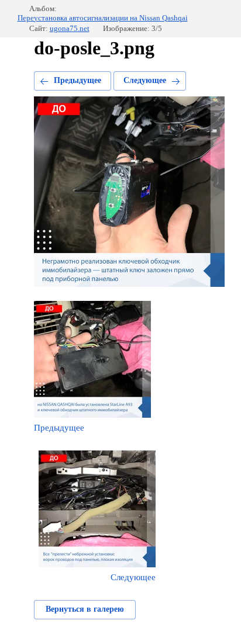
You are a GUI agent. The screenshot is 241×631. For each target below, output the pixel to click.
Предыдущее (77, 80)
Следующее (144, 80)
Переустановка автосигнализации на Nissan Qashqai (103, 17)
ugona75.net (69, 28)
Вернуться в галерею (85, 609)
